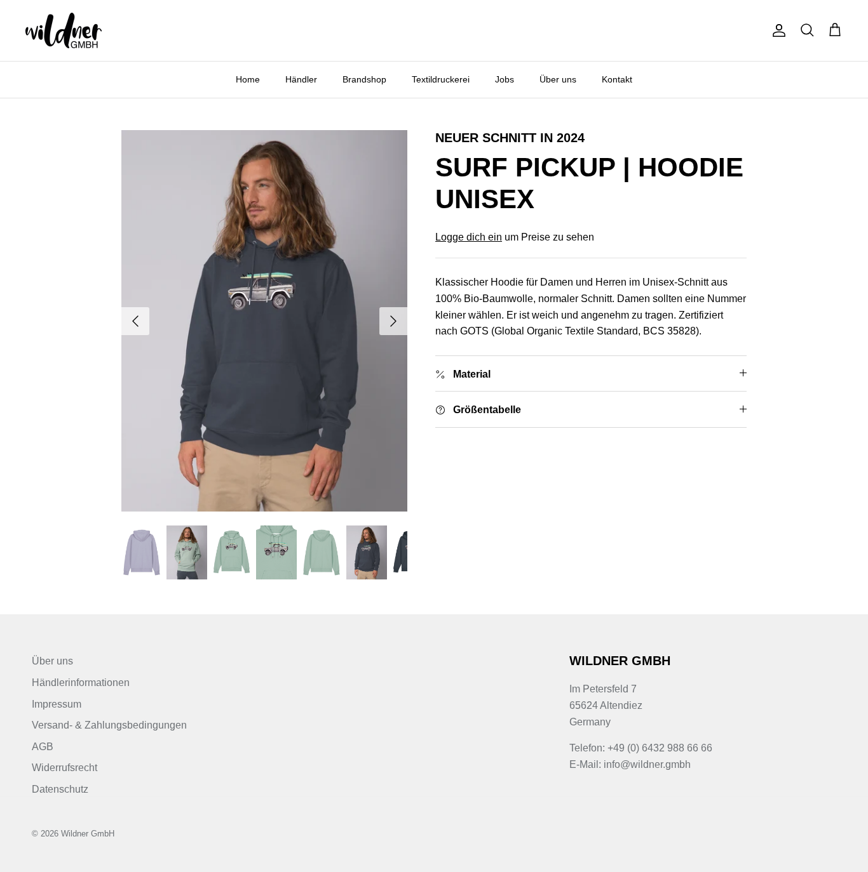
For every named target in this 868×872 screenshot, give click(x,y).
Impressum (56, 704)
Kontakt (617, 79)
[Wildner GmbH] (63, 30)
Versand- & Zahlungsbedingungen (109, 725)
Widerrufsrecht (64, 767)
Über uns (557, 79)
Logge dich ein (468, 237)
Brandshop (364, 79)
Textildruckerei (441, 79)
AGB (42, 746)
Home (248, 79)
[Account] (776, 30)
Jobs (504, 79)
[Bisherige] (135, 321)
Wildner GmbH (87, 833)
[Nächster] (393, 321)
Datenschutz (60, 789)
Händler (301, 79)
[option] (264, 321)
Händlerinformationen (81, 682)
